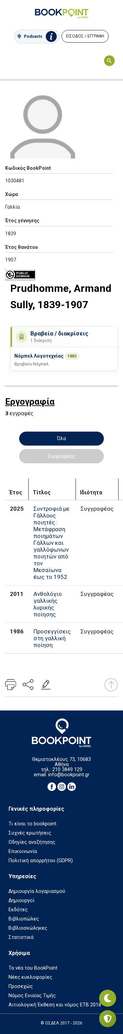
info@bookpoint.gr (69, 775)
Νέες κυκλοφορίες (30, 977)
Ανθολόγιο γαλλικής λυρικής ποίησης (47, 604)
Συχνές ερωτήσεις (30, 833)
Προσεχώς (21, 986)
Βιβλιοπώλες (24, 919)
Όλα (61, 438)
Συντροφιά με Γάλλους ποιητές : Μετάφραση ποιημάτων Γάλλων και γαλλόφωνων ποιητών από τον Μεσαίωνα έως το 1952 (51, 542)
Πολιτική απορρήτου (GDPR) (41, 861)
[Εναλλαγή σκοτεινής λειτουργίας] (107, 998)
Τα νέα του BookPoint (33, 968)
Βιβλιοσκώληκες (28, 928)
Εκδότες (18, 910)
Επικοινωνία (23, 851)
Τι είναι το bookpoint (32, 824)
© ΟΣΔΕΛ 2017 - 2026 (61, 1023)
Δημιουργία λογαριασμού (37, 891)
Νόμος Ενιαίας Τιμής (32, 996)
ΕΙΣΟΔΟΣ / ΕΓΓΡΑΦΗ (85, 36)
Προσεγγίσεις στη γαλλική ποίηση (52, 638)
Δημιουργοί (22, 900)
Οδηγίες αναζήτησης (32, 842)
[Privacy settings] (107, 1018)
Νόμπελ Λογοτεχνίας (39, 356)
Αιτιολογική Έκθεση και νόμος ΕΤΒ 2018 (55, 1005)
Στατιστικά (21, 937)
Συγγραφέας (61, 456)
